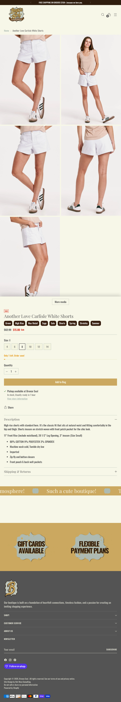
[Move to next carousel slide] (114, 512)
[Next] (90, 2)
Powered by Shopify (11, 687)
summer (95, 323)
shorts (62, 323)
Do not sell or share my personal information (21, 684)
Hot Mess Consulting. (23, 681)
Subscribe (111, 649)
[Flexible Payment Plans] (90, 547)
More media (60, 302)
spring (72, 323)
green (8, 323)
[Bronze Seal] (16, 14)
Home (6, 30)
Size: (7, 340)
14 (47, 347)
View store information (17, 398)
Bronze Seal (24, 678)
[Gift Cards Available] (31, 547)
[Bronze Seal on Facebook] (6, 660)
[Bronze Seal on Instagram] (10, 660)
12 (39, 347)
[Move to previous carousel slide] (107, 512)
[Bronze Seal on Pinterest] (15, 660)
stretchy (84, 323)
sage (44, 323)
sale (53, 323)
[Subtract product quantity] (6, 371)
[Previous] (31, 2)
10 (30, 347)
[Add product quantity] (15, 371)
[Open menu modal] (115, 15)
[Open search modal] (103, 15)
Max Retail (33, 323)
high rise (19, 323)
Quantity (8, 365)
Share (11, 407)
